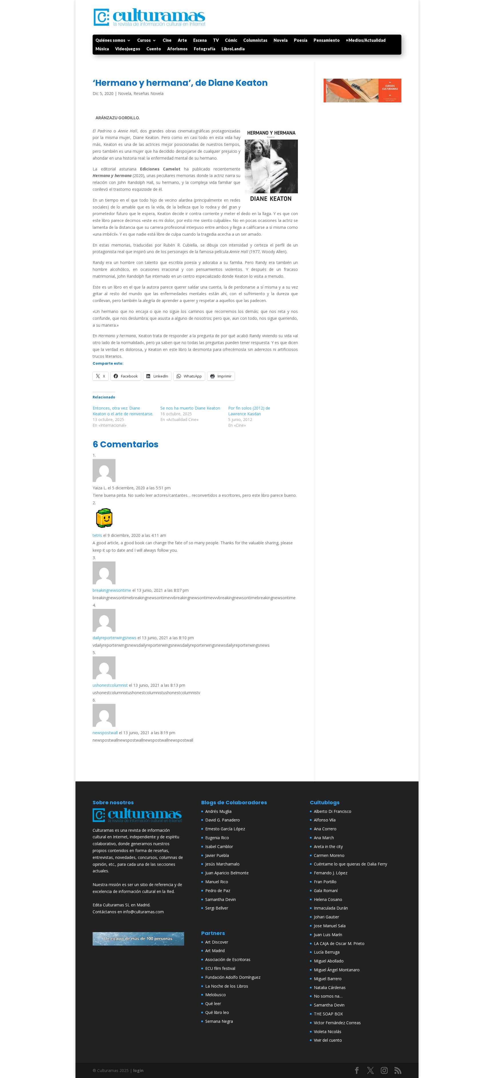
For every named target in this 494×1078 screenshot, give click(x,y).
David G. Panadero (222, 820)
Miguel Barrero (328, 978)
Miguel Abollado (329, 961)
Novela (281, 40)
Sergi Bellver (216, 908)
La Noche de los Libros (226, 986)
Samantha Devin (220, 899)
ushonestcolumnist (110, 685)
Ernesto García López (225, 828)
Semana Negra (219, 1021)
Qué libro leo (217, 1012)
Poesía (300, 40)
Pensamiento (327, 40)
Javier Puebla (217, 855)
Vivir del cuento (328, 1040)
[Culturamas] (138, 823)
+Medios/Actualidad (366, 40)
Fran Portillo (325, 881)
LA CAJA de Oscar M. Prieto (339, 943)
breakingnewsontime (112, 590)
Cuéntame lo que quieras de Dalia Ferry (350, 864)
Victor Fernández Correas (337, 1022)
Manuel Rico (216, 881)
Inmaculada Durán (331, 908)
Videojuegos (127, 49)
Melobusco (215, 994)
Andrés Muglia (218, 811)
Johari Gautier (326, 917)
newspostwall (105, 732)
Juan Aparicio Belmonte (227, 872)
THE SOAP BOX (328, 1014)
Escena (200, 40)
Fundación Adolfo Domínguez (232, 977)
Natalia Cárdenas (330, 987)
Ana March (324, 837)
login (138, 1070)
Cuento (153, 49)
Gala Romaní (326, 890)
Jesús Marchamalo (222, 864)
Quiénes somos (110, 40)
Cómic (231, 40)
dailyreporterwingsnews (114, 637)
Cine (167, 40)
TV (216, 40)
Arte (182, 40)
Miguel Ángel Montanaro (337, 969)
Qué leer (213, 1003)
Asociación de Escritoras (227, 959)
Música (102, 49)
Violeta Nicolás (327, 1031)
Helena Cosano (328, 899)
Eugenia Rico (217, 837)
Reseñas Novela (149, 93)
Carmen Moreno (329, 855)
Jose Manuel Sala (330, 925)
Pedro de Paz (217, 890)
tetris (97, 535)
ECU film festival (220, 968)
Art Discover (216, 942)
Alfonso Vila (325, 820)
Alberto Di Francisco (332, 811)
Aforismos (177, 49)
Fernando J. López (330, 872)
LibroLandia (233, 49)
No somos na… (328, 996)
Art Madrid (215, 950)
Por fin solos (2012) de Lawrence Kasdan (249, 410)
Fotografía (204, 49)
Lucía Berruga (327, 952)
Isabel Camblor (219, 846)
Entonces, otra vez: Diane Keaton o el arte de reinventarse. (123, 410)
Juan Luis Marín (328, 934)
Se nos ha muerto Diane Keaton (190, 408)
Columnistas (255, 40)
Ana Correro (325, 828)
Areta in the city (328, 846)
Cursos (144, 40)
